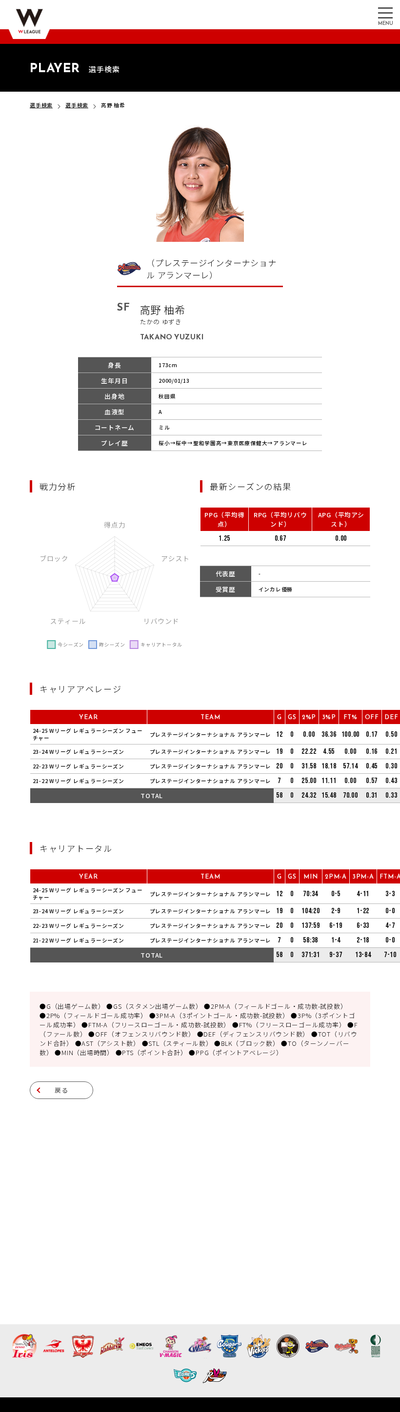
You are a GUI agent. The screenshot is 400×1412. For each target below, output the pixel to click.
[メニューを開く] (385, 12)
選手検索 (41, 105)
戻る (61, 1090)
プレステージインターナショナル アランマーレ (211, 734)
